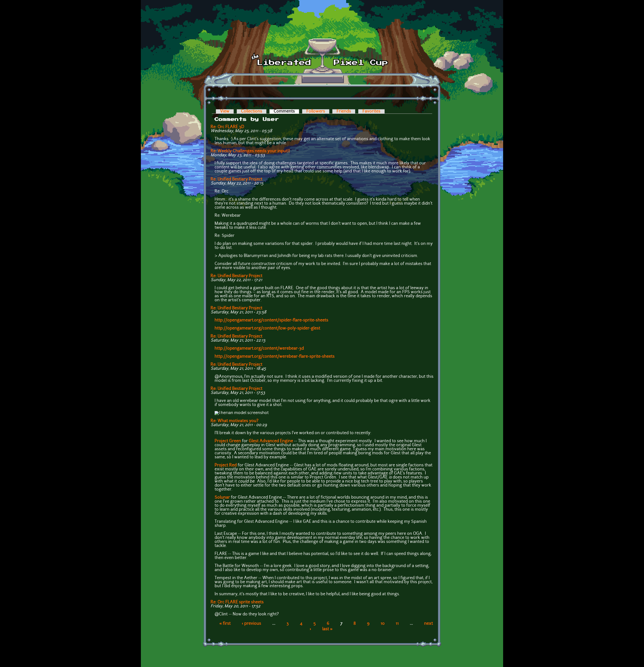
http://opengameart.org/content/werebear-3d (259, 349)
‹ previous (251, 624)
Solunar (222, 498)
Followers (315, 111)
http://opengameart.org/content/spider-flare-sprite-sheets (271, 320)
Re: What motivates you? (234, 421)
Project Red (226, 465)
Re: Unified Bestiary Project (236, 179)
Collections (251, 111)
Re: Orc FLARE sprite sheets (237, 602)
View (224, 111)
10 (383, 624)
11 (397, 624)
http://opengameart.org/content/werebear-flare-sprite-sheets (275, 357)
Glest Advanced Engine (271, 441)
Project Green (228, 441)
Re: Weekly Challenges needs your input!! (250, 151)
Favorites (371, 111)
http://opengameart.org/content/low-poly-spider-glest (267, 328)
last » (327, 629)
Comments (286, 111)
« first (225, 624)
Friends (344, 111)
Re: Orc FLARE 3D (227, 127)
